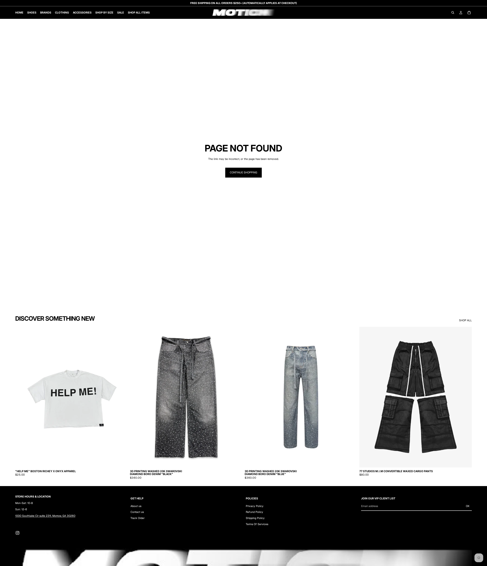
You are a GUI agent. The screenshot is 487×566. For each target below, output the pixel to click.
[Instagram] (17, 533)
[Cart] (469, 12)
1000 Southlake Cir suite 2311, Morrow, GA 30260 (45, 515)
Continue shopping (243, 172)
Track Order (138, 518)
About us (136, 506)
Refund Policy (254, 512)
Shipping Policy (255, 518)
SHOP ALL (465, 320)
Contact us (137, 512)
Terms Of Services (257, 524)
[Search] (453, 12)
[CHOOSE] (121, 461)
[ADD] (236, 461)
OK (467, 506)
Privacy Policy (254, 506)
